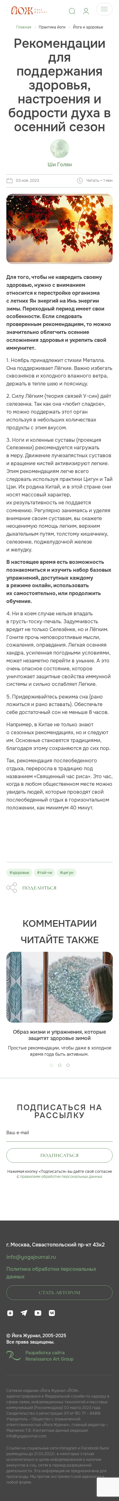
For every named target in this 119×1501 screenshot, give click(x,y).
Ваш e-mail (17, 1132)
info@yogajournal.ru (31, 1257)
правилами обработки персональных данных (61, 1176)
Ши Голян (60, 165)
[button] (51, 1065)
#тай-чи (44, 872)
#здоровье (19, 872)
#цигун (66, 872)
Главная (23, 27)
